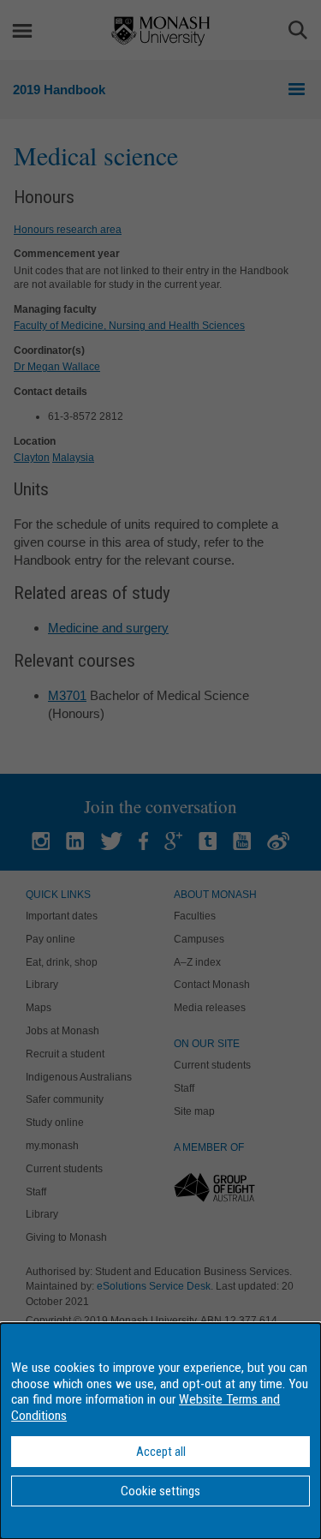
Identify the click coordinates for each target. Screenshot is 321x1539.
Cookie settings (160, 1491)
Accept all (161, 1451)
